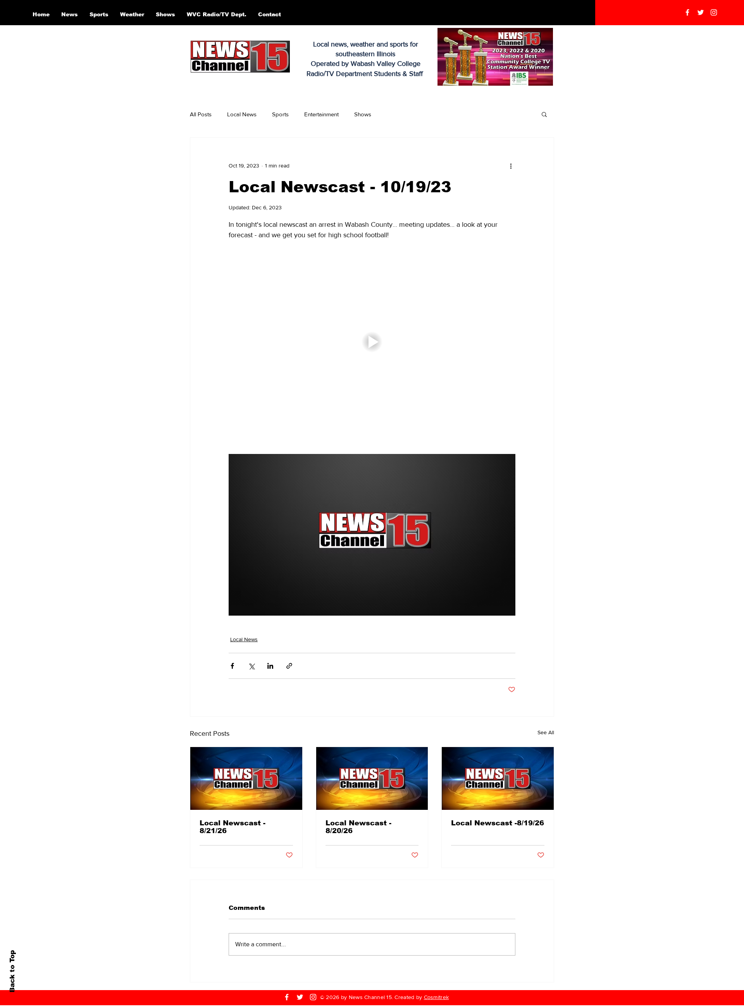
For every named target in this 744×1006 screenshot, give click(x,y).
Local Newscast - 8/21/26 (232, 827)
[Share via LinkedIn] (270, 666)
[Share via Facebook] (232, 666)
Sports (280, 114)
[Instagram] (714, 12)
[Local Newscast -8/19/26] (498, 778)
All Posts (201, 114)
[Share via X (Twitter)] (251, 666)
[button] (544, 114)
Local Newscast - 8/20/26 (358, 827)
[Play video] (372, 342)
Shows (362, 114)
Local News (242, 114)
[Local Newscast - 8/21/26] (246, 778)
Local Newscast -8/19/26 (497, 823)
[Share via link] (289, 666)
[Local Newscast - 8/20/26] (372, 778)
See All (545, 732)
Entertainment (321, 114)
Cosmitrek (436, 997)
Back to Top (12, 971)
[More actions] (510, 165)
